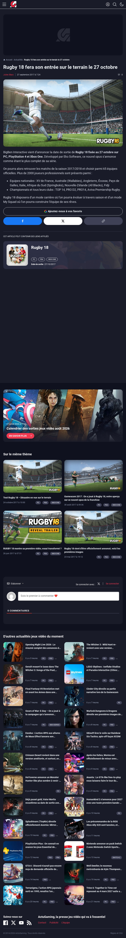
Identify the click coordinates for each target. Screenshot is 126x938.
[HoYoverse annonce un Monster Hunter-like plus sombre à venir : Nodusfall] (13, 784)
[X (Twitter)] (13, 922)
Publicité (54, 922)
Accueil (9, 60)
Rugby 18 (39, 247)
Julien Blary (8, 75)
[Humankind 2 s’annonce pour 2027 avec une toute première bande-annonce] (74, 806)
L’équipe (66, 922)
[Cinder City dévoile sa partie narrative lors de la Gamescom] (74, 696)
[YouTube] (21, 922)
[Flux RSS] (29, 922)
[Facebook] (5, 922)
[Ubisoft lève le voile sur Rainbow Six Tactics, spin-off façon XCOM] (74, 740)
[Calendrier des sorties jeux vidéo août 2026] (63, 415)
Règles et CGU (116, 933)
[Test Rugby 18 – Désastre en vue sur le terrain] (32, 476)
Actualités (18, 60)
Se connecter (112, 583)
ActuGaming (13, 4)
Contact (42, 922)
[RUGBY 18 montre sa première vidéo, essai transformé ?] (32, 527)
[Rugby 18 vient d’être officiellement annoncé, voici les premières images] (93, 527)
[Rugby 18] (17, 254)
